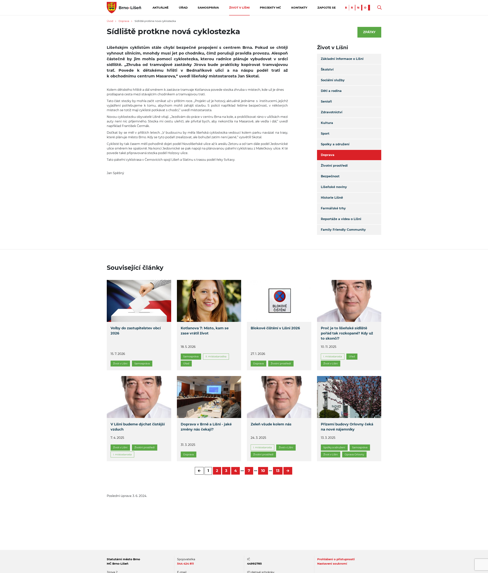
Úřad (183, 7)
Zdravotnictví (331, 112)
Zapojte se (326, 7)
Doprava (124, 21)
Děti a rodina (331, 91)
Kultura (327, 123)
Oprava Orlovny (354, 454)
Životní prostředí (334, 165)
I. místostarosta (332, 356)
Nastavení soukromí (332, 563)
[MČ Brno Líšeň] (124, 7)
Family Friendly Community (343, 229)
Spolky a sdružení (335, 144)
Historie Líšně (332, 197)
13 (277, 471)
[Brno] (358, 7)
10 (263, 471)
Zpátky (369, 32)
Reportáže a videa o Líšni (341, 219)
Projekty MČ (270, 7)
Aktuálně (160, 7)
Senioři (326, 101)
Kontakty (299, 7)
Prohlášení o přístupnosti (336, 559)
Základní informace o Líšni (342, 59)
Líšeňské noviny (334, 187)
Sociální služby (333, 80)
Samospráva (208, 7)
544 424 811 (185, 563)
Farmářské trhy (333, 208)
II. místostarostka (215, 356)
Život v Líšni (239, 7)
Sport (325, 133)
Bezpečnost (330, 176)
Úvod (110, 21)
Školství (327, 69)
